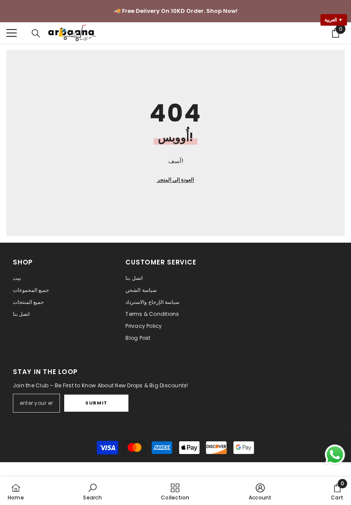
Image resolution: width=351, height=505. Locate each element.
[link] (92, 491)
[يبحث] (36, 33)
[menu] (11, 33)
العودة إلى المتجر (175, 179)
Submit (96, 402)
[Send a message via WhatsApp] (335, 454)
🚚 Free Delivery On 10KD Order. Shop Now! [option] (176, 11)
